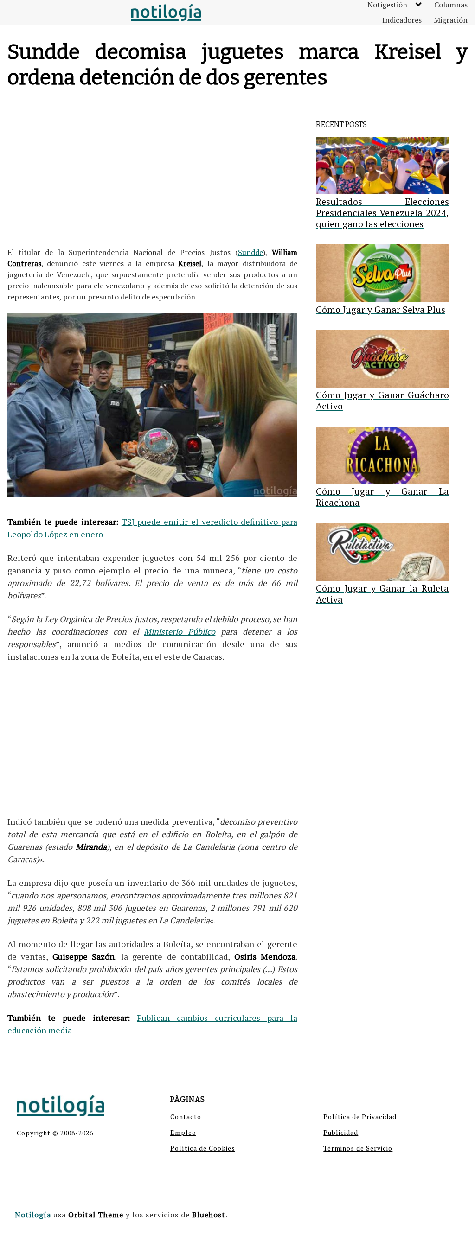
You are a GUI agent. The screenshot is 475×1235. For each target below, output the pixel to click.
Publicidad (340, 1132)
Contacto (185, 1116)
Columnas (451, 4)
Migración (451, 20)
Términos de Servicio (357, 1148)
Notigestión (387, 4)
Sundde (250, 252)
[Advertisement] (152, 170)
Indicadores (402, 20)
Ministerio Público (179, 631)
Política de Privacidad (360, 1116)
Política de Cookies (202, 1148)
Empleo (183, 1132)
